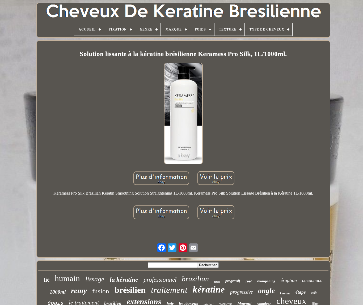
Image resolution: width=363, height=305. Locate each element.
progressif (232, 281)
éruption (289, 280)
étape (301, 292)
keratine (285, 293)
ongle (266, 291)
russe (217, 281)
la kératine (124, 279)
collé (314, 293)
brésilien (130, 290)
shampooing (266, 281)
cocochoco (312, 280)
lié (46, 280)
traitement (169, 290)
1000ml (58, 292)
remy (79, 290)
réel (249, 281)
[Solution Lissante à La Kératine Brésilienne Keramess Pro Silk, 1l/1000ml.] (183, 114)
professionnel (159, 279)
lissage (94, 279)
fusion (100, 291)
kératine (209, 289)
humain (67, 278)
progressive (241, 292)
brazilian (195, 279)
